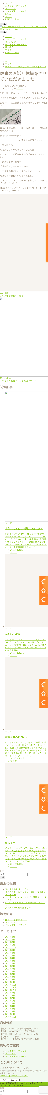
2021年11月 (10, 987)
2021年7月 (10, 998)
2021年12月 (10, 985)
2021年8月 (10, 995)
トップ (8, 3)
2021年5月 (10, 1003)
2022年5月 (10, 974)
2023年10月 (10, 947)
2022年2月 (10, 979)
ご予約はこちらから (9, 1080)
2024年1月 (10, 945)
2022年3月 (10, 977)
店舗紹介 (9, 14)
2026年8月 (10, 937)
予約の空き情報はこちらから (14, 1075)
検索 (2, 871)
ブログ (8, 16)
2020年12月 (10, 1017)
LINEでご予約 (12, 19)
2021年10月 (10, 990)
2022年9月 (10, 963)
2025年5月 (10, 942)
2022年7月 (10, 969)
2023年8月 (10, 953)
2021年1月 (10, 1014)
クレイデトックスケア (16, 11)
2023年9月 (10, 950)
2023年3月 (10, 961)
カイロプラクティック (16, 6)
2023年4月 (10, 958)
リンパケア (10, 8)
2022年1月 (10, 982)
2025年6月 (10, 939)
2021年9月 (10, 993)
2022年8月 (10, 966)
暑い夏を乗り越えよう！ (17, 889)
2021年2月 (10, 1011)
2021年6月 (10, 1001)
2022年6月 (10, 971)
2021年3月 (10, 1009)
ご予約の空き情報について (18, 908)
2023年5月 (10, 955)
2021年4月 (10, 1006)
